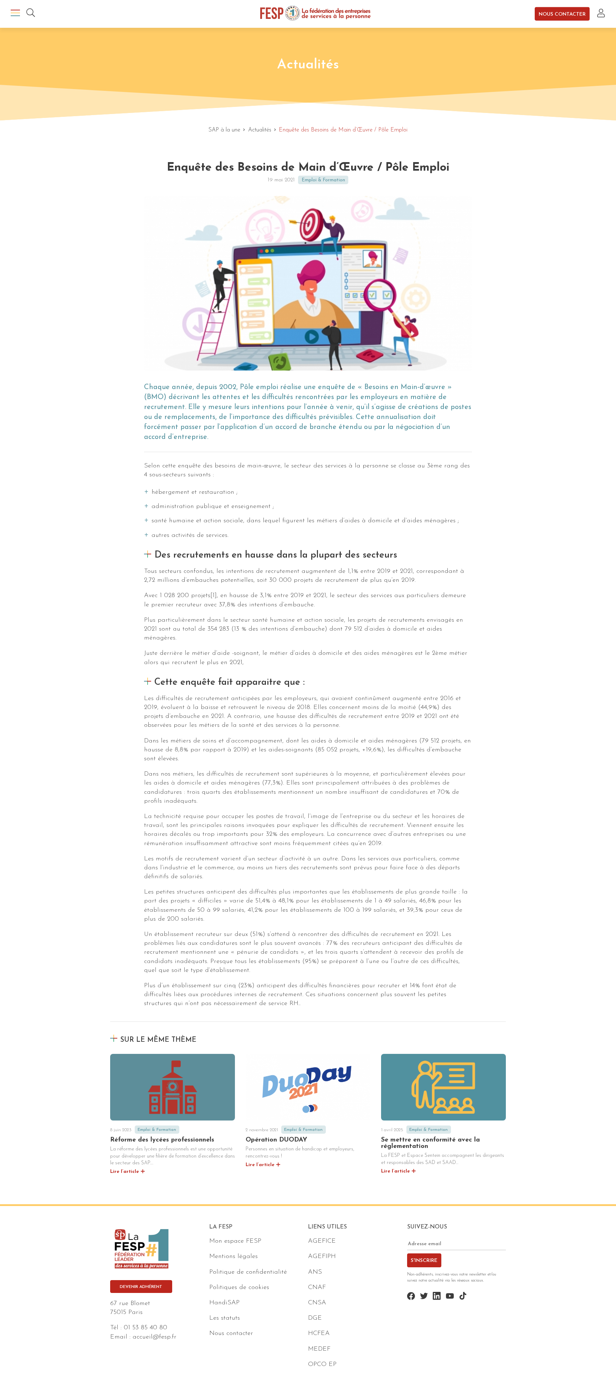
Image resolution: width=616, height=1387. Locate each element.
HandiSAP (224, 1303)
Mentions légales (233, 1256)
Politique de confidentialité (248, 1272)
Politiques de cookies (239, 1287)
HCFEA (319, 1333)
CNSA (317, 1303)
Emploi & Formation (323, 180)
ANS (315, 1272)
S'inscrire (424, 1260)
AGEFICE (322, 1241)
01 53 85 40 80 (145, 1328)
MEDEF (319, 1349)
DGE (315, 1318)
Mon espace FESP (235, 1241)
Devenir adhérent (141, 1287)
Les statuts (224, 1318)
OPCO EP (322, 1364)
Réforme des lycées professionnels (162, 1140)
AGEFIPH (322, 1256)
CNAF (317, 1287)
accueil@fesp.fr (154, 1337)
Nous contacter (562, 14)
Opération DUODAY (276, 1140)
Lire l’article (124, 1171)
